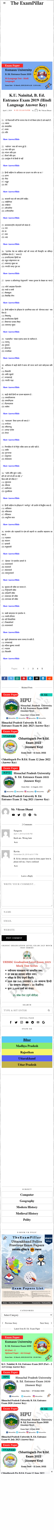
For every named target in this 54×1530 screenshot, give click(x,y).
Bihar (27, 1039)
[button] (49, 1010)
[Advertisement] (27, 32)
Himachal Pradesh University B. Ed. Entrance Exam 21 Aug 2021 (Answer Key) (25, 798)
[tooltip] (4, 678)
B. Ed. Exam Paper (22, 110)
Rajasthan (27, 1052)
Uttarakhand (27, 1058)
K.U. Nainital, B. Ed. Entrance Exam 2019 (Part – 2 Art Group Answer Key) (26, 1365)
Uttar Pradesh (27, 1064)
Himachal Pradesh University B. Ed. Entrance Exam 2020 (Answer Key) (23, 1401)
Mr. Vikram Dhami (45, 110)
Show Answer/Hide (11, 139)
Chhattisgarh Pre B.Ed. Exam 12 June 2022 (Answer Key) (26, 761)
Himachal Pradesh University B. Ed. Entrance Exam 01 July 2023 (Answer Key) (26, 724)
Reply (16, 842)
